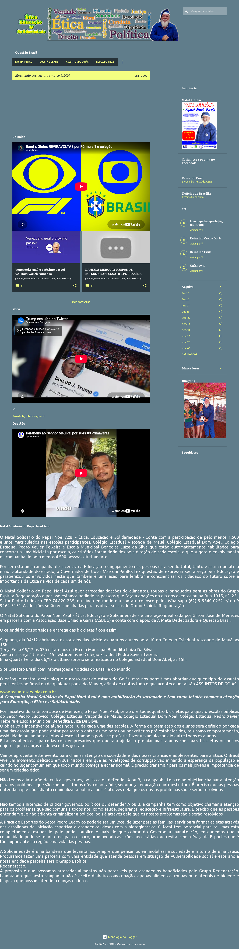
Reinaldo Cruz (105, 62)
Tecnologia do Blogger (121, 937)
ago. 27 (186, 317)
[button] (75, 285)
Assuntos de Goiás (77, 62)
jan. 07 (186, 305)
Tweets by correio (193, 197)
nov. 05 (186, 348)
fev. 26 (185, 299)
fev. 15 (185, 293)
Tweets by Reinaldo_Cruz (197, 181)
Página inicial (23, 62)
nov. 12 (186, 342)
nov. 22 (186, 336)
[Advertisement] (81, 106)
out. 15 (186, 311)
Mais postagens (81, 302)
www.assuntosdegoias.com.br (28, 691)
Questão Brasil (49, 62)
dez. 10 (186, 330)
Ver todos (141, 76)
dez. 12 (186, 323)
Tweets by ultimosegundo (28, 416)
